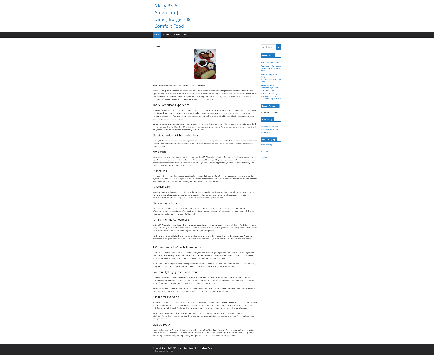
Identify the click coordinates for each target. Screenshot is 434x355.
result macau (265, 132)
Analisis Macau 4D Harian (270, 62)
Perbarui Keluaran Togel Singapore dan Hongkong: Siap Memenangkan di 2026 (271, 96)
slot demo (264, 127)
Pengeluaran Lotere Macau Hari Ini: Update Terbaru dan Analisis (271, 68)
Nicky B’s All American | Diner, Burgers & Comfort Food (186, 348)
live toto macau (272, 129)
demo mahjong (266, 145)
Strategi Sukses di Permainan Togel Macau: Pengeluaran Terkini (270, 87)
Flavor (166, 35)
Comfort (176, 35)
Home (156, 35)
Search (278, 47)
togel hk (264, 158)
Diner (186, 35)
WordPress (170, 351)
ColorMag (158, 351)
